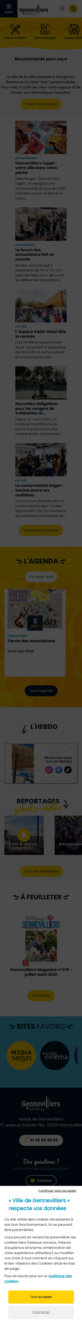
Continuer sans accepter (57, 1190)
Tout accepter (41, 1297)
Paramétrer (41, 1312)
